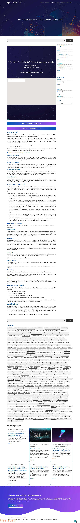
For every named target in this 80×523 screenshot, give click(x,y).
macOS (48, 352)
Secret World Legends (20, 418)
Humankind (46, 383)
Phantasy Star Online (28, 357)
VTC (29, 342)
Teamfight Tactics (19, 332)
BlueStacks (10, 357)
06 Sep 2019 (10, 464)
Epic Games (64, 365)
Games (67, 2)
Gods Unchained (66, 342)
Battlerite (28, 392)
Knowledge (59, 86)
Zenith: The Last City (43, 374)
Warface (21, 390)
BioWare (19, 401)
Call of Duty (11, 379)
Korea (30, 399)
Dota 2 (18, 376)
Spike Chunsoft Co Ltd (42, 369)
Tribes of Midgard (50, 381)
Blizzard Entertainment (32, 406)
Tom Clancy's (40, 392)
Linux (56, 376)
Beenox (18, 406)
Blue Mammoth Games (48, 385)
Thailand (67, 381)
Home (42, 2)
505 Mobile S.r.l (11, 367)
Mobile (26, 350)
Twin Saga (44, 376)
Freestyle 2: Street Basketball (29, 394)
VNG (35, 403)
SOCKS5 (41, 403)
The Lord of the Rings (12, 392)
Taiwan (32, 413)
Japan (35, 418)
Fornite (43, 394)
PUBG (62, 403)
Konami (29, 381)
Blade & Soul (67, 418)
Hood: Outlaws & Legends (58, 335)
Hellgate (33, 332)
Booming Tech (37, 367)
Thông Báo (59, 94)
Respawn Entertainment (18, 357)
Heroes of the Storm (30, 385)
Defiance (40, 406)
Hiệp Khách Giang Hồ (34, 347)
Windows (25, 376)
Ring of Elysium (10, 365)
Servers (47, 2)
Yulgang (51, 342)
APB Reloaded (51, 369)
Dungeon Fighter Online (23, 369)
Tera (41, 399)
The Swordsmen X (42, 381)
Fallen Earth (67, 367)
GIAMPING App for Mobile (63, 56)
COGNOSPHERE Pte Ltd (60, 383)
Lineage (54, 371)
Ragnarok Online (56, 327)
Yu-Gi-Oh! (67, 385)
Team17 (57, 381)
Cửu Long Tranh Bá (38, 385)
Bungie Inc (60, 352)
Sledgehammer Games (12, 335)
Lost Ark (19, 416)
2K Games (58, 365)
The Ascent (33, 337)
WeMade (57, 413)
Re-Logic (30, 345)
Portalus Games (35, 383)
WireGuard (63, 330)
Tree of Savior (65, 354)
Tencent (47, 418)
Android (29, 360)
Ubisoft (15, 369)
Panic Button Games (64, 332)
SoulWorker (60, 406)
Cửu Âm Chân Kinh (17, 413)
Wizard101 (57, 330)
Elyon (25, 342)
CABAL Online (19, 409)
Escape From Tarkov (63, 399)
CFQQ (19, 335)
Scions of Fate (26, 347)
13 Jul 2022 (10, 429)
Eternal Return (26, 413)
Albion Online (60, 418)
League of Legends (37, 371)
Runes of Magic (48, 403)
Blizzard (17, 354)
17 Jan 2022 (32, 464)
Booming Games (47, 371)
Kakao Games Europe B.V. (40, 352)
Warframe (16, 337)
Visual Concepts (42, 347)
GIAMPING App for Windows (63, 54)
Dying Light (35, 401)
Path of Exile (26, 335)
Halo (31, 367)
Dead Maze (62, 413)
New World (56, 411)
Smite (21, 411)
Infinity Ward (35, 381)
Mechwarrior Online (33, 369)
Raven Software (24, 365)
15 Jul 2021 (32, 444)
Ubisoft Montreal (32, 365)
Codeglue (15, 383)
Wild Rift (38, 340)
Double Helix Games (37, 345)
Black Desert (16, 374)
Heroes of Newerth (51, 394)
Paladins (41, 349)
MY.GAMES (48, 340)
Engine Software (55, 399)
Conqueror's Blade (18, 371)
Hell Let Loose (34, 392)
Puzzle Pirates (59, 390)
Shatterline (69, 411)
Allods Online (11, 381)
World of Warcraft (23, 340)
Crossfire (50, 413)
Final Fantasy (11, 418)
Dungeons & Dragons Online (58, 367)
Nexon (24, 362)
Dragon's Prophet (11, 401)
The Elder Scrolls (41, 396)
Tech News (59, 91)
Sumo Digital (34, 354)
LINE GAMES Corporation (34, 374)
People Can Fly (41, 357)
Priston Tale (34, 342)
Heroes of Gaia (56, 347)
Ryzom (19, 362)
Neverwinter (25, 396)
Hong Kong (60, 371)
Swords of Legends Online (36, 335)
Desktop (11, 409)
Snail (35, 357)
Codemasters (54, 362)
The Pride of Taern (61, 379)
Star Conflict (54, 352)
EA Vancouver (64, 392)
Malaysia (14, 347)
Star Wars (29, 401)
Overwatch (66, 352)
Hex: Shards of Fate (22, 352)
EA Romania (52, 365)
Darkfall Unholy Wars (12, 330)
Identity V (22, 337)
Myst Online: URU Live (38, 379)
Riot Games (51, 354)
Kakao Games (37, 413)
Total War (10, 337)
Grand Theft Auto (61, 359)
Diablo (42, 330)
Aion (14, 420)
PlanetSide (31, 340)
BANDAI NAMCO (31, 416)
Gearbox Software (55, 340)
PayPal (37, 416)
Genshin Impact (28, 418)
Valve (36, 330)
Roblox (50, 337)
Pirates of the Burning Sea (12, 352)
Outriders (17, 379)
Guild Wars (64, 327)
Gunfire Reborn (67, 374)
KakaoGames (66, 369)
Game (58, 79)
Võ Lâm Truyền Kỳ (25, 354)
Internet (58, 84)
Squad (63, 416)
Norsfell (25, 416)
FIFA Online (40, 327)
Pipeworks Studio (11, 345)
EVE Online (46, 379)
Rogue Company (67, 371)
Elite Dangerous (11, 354)
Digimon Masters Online (22, 330)
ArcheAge (32, 376)
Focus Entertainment (11, 403)
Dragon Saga (46, 365)
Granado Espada (41, 418)
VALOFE (43, 340)
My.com (17, 345)
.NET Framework (41, 411)
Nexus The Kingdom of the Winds (64, 345)
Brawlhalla (70, 347)
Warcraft (38, 394)
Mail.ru (42, 416)
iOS (48, 362)
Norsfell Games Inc (20, 385)
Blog (71, 2)
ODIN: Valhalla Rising (16, 359)
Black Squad (19, 342)
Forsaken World (59, 369)
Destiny (10, 399)
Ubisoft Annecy (10, 394)
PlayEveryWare (66, 394)
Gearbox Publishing (11, 406)
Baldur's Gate (34, 411)
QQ (49, 390)
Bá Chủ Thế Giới (27, 411)
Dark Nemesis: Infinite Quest (42, 390)
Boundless (62, 337)
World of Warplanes (62, 362)
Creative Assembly (17, 396)
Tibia (24, 401)
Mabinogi (53, 401)
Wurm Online (27, 408)
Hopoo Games (50, 376)
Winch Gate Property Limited (22, 403)
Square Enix (58, 354)
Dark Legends (10, 371)
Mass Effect (17, 365)
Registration (60, 63)
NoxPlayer (10, 369)
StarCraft (46, 354)
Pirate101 (40, 354)
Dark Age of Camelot (49, 330)
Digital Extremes (18, 367)
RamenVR (27, 390)
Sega (40, 401)
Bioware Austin (39, 365)
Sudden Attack (30, 330)
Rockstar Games (30, 362)
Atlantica (16, 390)
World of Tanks (30, 352)
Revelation (49, 347)
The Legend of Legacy (27, 371)
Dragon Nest (21, 392)
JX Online (44, 332)
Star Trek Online (52, 374)
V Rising (9, 362)
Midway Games (47, 399)
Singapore (17, 381)
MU (50, 332)
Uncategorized (60, 96)
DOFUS (53, 390)
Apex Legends (11, 416)
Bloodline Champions (61, 349)
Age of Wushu (49, 411)
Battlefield (53, 418)
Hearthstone (52, 408)
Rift (9, 359)
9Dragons (38, 376)
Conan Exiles (36, 399)
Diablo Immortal (19, 387)
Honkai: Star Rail (60, 374)
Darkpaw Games (56, 403)
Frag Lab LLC (45, 337)
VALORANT (14, 349)
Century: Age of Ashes (56, 392)
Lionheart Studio (49, 357)
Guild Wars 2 (23, 379)
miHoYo (65, 406)
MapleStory (56, 332)
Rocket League (49, 416)
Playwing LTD (63, 411)
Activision (38, 362)
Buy (57, 2)
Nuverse (9, 374)
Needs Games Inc (58, 342)
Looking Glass (29, 379)
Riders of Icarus (69, 379)
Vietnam (26, 332)
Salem (9, 347)
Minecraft (16, 411)
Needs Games (58, 394)
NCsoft (50, 335)
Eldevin (70, 406)
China (53, 406)
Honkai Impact (23, 345)
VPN (44, 345)
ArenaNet (59, 401)
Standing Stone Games (63, 376)
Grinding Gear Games (53, 345)
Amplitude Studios (57, 416)
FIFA (43, 362)
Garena (39, 337)
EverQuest (19, 420)
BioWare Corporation (19, 394)
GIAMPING (59, 82)
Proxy (68, 416)
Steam (19, 327)
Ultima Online (41, 342)
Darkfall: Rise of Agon (11, 385)
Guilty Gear (44, 413)
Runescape (65, 401)
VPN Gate (57, 357)
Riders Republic (46, 401)
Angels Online (53, 379)
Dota (41, 383)
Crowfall (27, 337)
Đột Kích (29, 383)
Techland (10, 383)
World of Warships (11, 342)
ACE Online (45, 335)
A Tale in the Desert (11, 376)
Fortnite (56, 337)
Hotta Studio (33, 390)
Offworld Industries (65, 357)
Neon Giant (20, 347)
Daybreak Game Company (46, 367)
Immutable (24, 381)
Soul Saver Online (22, 383)
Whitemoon (10, 413)
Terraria (30, 403)
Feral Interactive (48, 392)
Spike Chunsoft (64, 340)
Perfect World (47, 406)
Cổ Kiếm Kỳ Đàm (59, 387)
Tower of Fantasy (63, 347)
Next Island (52, 383)
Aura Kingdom (47, 327)
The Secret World (24, 374)
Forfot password (61, 65)
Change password (61, 67)
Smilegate (10, 411)
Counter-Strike (43, 387)
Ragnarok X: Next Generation (58, 385)
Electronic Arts (11, 332)
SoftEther (11, 388)
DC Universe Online (23, 399)
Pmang (14, 362)
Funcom (15, 399)
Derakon (62, 381)
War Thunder (26, 367)
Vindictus (38, 332)
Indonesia (24, 406)
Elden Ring (66, 335)
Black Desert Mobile (36, 449)
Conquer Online (51, 387)
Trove (46, 342)
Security (58, 89)
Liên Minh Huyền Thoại (12, 340)
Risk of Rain (10, 390)
